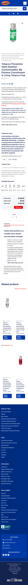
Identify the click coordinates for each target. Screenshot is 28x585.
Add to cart (18, 207)
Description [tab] (7, 223)
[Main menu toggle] (25, 3)
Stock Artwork (4, 474)
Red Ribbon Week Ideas (7, 481)
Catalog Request (5, 495)
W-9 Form (3, 503)
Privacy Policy (5, 522)
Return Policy (4, 505)
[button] (9, 13)
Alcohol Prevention (6, 411)
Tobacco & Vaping (6, 428)
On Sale (3, 450)
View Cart (3, 452)
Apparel (3, 414)
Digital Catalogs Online (7, 469)
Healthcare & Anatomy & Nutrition (10, 426)
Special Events (5, 445)
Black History (4, 416)
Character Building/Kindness (8, 421)
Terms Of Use (4, 517)
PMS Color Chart (5, 476)
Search (3, 457)
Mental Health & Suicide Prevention (10, 430)
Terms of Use (12, 568)
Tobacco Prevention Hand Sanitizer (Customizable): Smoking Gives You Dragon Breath (7, 385)
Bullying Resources (6, 483)
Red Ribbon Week (5, 479)
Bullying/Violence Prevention (8, 419)
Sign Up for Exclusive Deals (8, 512)
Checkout (3, 454)
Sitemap (15, 573)
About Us (3, 493)
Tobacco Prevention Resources (9, 510)
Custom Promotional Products (13, 53)
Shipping (3, 507)
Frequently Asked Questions (8, 498)
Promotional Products (7, 440)
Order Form (4, 500)
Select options (6, 337)
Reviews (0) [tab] (7, 226)
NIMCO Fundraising (6, 471)
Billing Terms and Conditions (8, 519)
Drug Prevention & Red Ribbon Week (10, 423)
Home (3, 53)
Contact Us (4, 467)
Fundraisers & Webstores (7, 447)
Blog (2, 514)
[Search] (25, 8)
